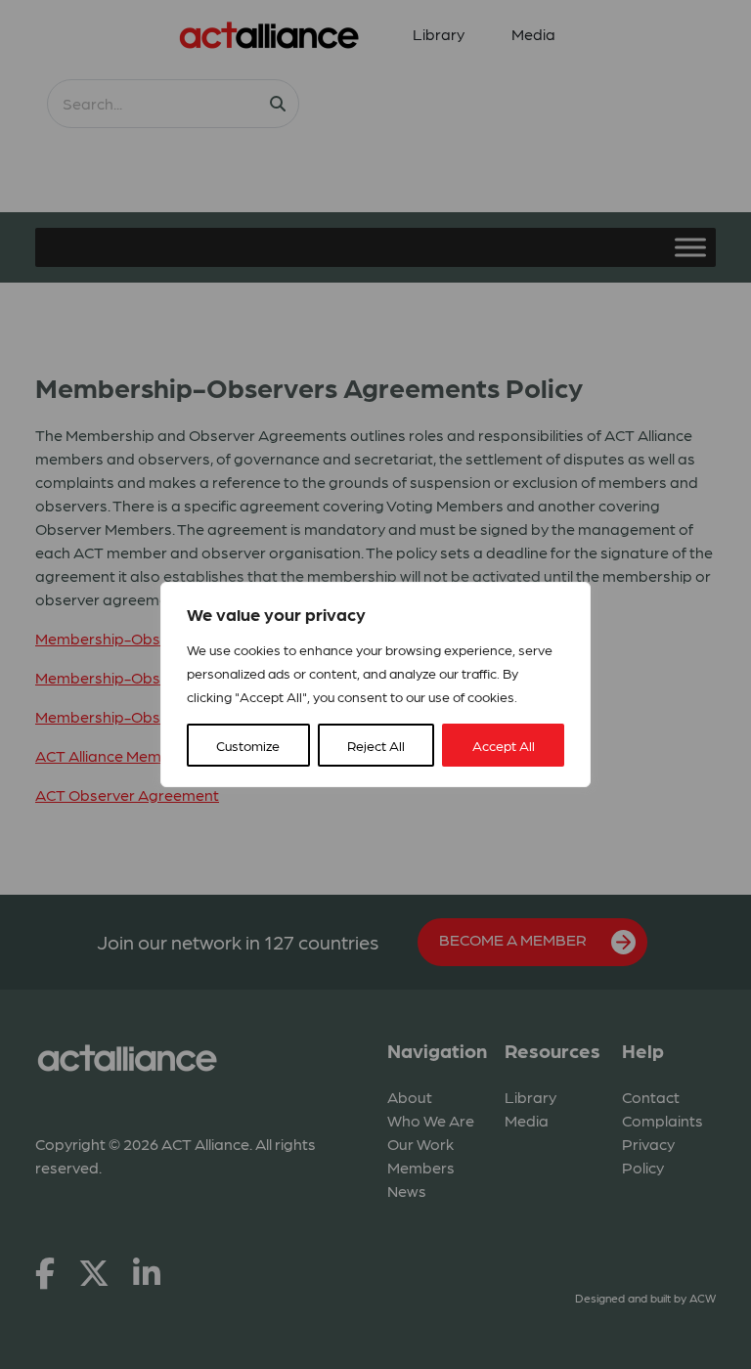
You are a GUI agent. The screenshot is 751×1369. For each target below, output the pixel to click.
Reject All (376, 745)
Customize (248, 745)
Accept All (503, 745)
